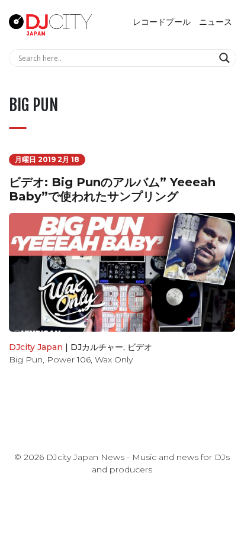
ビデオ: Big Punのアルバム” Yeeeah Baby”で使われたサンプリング (112, 189)
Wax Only (114, 359)
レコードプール (162, 22)
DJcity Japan (36, 347)
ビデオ (139, 347)
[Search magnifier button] (226, 58)
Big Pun (26, 359)
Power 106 (69, 359)
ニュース (215, 22)
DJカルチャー (96, 347)
